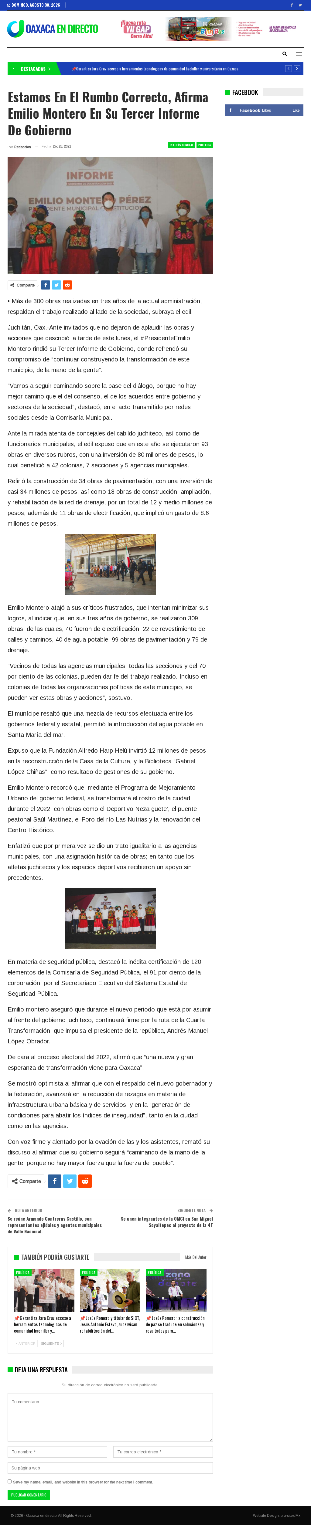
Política (204, 145)
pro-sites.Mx (290, 1515)
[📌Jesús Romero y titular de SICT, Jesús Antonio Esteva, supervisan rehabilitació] (110, 1290)
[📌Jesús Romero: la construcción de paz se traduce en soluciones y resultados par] (176, 1290)
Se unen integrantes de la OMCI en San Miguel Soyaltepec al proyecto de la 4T (167, 1221)
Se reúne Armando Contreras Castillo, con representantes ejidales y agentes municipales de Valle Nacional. (55, 1225)
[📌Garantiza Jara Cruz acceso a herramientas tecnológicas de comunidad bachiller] (44, 1290)
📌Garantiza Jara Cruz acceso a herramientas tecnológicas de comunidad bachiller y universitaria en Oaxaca (154, 69)
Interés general (181, 145)
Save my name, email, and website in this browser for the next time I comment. (83, 1482)
